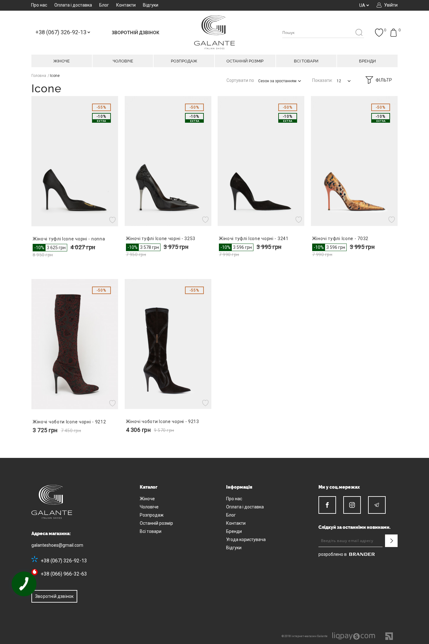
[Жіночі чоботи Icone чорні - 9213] (168, 344)
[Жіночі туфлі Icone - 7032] (354, 161)
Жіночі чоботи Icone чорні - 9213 (162, 421)
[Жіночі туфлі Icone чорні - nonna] (74, 161)
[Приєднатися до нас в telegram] (377, 505)
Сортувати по (240, 80)
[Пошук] (359, 33)
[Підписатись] (391, 540)
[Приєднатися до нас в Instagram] (352, 505)
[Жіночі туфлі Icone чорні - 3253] (168, 161)
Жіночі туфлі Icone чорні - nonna (69, 238)
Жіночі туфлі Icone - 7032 (340, 238)
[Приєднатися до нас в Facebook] (327, 505)
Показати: (322, 80)
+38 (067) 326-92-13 (64, 561)
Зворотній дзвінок (54, 596)
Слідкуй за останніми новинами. (354, 527)
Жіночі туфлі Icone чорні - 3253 (161, 238)
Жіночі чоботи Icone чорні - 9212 (69, 421)
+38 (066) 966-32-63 (64, 574)
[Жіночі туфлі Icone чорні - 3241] (261, 161)
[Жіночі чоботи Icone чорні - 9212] (74, 344)
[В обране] (113, 220)
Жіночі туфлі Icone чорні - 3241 (254, 238)
